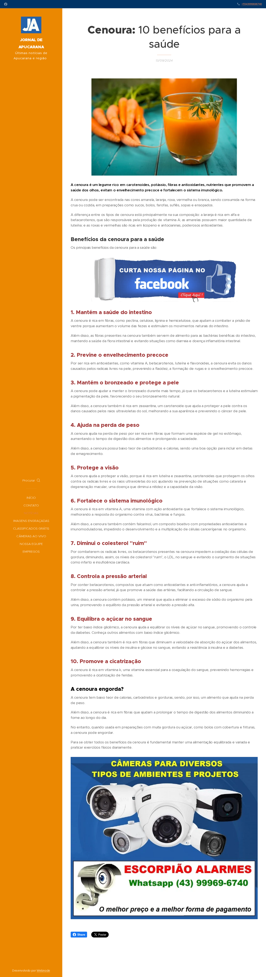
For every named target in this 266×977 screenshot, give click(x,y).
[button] (31, 480)
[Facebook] (5, 4)
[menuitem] (31, 497)
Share (81, 934)
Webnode (43, 970)
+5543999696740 (251, 4)
